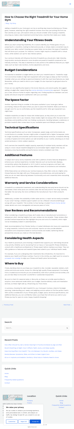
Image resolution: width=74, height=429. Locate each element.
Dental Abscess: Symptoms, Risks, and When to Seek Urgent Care (27, 354)
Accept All (35, 421)
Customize (11, 421)
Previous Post (7, 305)
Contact (7, 383)
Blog (7, 23)
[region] (23, 414)
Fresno (29, 403)
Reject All (24, 421)
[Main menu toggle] (70, 4)
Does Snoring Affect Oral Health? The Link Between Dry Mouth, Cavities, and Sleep (33, 351)
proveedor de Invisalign (13, 258)
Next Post (68, 305)
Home (7, 373)
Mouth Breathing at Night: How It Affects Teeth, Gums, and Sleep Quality (30, 348)
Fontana (30, 400)
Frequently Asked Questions (14, 380)
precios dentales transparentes (42, 90)
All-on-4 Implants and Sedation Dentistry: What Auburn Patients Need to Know (32, 357)
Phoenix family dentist (57, 203)
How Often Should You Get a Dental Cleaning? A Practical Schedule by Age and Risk (33, 345)
